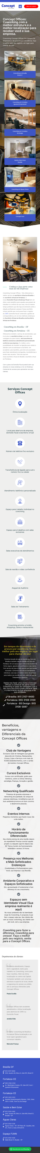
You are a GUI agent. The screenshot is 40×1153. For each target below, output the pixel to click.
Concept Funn (20, 216)
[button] (20, 6)
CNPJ (7, 313)
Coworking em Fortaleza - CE (17, 330)
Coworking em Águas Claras (20, 189)
